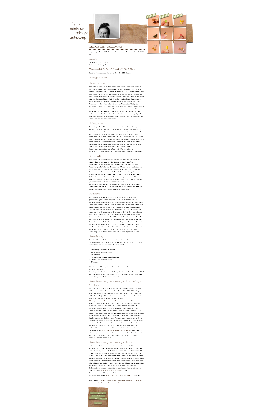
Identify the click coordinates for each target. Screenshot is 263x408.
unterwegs (78, 37)
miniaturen (78, 28)
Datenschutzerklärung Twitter (112, 383)
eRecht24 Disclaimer (109, 380)
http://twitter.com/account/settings (120, 375)
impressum (98, 403)
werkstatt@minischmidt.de (98, 398)
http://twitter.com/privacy (111, 370)
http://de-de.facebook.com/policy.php (116, 330)
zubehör (82, 33)
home (76, 24)
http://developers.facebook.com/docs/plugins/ (107, 301)
